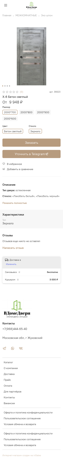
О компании (11, 368)
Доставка (9, 374)
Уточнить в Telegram (30, 154)
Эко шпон (46, 15)
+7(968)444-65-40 (14, 329)
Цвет (4, 126)
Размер (6, 107)
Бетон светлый (12, 131)
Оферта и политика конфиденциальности (28, 412)
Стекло (32, 126)
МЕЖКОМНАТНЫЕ (26, 15)
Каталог (8, 362)
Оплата (8, 385)
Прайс (7, 379)
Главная (6, 15)
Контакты (9, 397)
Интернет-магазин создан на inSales (21, 455)
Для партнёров (12, 391)
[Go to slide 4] (9, 85)
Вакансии (9, 403)
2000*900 (43, 112)
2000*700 (10, 112)
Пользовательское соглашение (22, 418)
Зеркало (35, 131)
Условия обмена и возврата (20, 424)
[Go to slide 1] (2, 85)
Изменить (11, 264)
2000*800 (26, 112)
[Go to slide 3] (7, 85)
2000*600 (10, 118)
